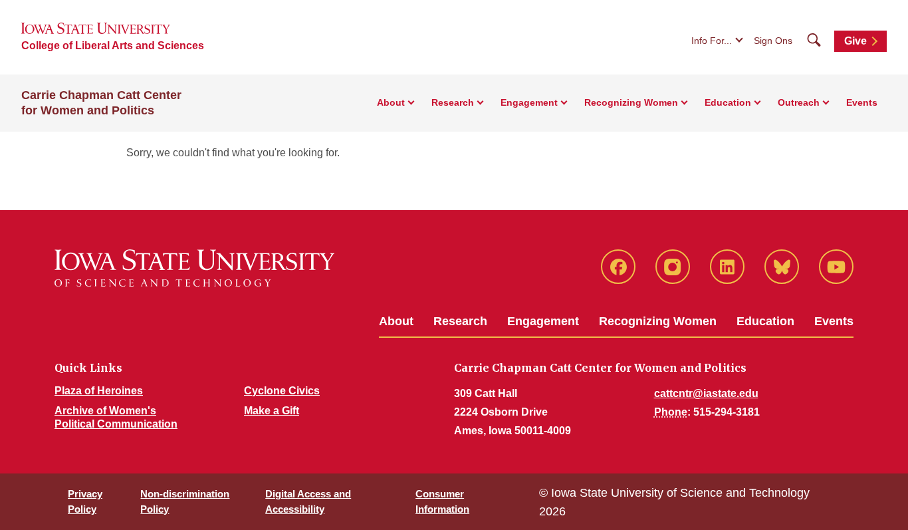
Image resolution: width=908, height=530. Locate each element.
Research (460, 321)
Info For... (711, 40)
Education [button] (728, 102)
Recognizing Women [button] (631, 102)
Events (861, 102)
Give (855, 41)
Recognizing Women (658, 321)
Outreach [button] (799, 102)
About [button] (391, 102)
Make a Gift (271, 410)
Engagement (543, 321)
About (396, 321)
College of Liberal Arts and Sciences (112, 45)
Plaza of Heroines (99, 390)
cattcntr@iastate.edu (706, 393)
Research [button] (452, 102)
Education (765, 321)
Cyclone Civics (282, 390)
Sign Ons (773, 40)
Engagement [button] (529, 102)
